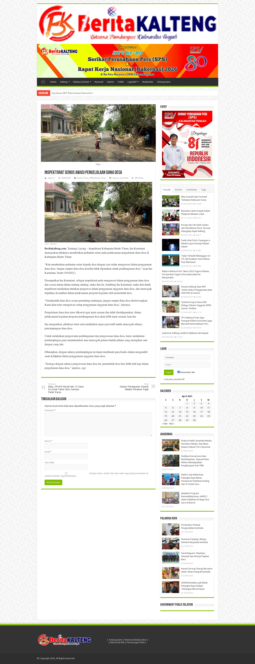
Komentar (50, 410)
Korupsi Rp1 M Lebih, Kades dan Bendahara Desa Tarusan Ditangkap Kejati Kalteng (195, 228)
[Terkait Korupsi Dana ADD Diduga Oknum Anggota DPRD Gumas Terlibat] (170, 306)
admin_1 (51, 178)
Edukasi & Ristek (81, 82)
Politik (121, 82)
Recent (178, 189)
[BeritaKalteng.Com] (127, 24)
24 (201, 416)
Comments (191, 189)
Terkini (53, 82)
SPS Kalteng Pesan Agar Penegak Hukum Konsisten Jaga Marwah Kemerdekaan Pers (196, 320)
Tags (203, 189)
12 (165, 412)
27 (173, 420)
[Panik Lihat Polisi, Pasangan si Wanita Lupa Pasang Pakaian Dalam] (170, 245)
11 (208, 407)
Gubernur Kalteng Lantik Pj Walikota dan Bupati (185, 333)
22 (187, 416)
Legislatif (132, 82)
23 (194, 416)
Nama (48, 441)
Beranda (43, 81)
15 (187, 412)
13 (173, 412)
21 (180, 416)
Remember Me (187, 372)
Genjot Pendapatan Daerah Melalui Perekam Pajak (134, 387)
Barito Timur (82, 178)
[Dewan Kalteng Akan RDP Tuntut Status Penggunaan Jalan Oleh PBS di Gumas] (170, 291)
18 (208, 412)
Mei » (172, 423)
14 (180, 412)
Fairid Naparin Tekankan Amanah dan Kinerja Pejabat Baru (195, 556)
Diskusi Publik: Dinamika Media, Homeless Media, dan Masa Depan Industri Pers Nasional (196, 443)
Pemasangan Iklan (135, 642)
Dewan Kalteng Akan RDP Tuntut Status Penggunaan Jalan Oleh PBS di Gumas (196, 289)
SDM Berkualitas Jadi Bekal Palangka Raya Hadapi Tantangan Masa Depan (194, 585)
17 (201, 412)
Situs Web (49, 462)
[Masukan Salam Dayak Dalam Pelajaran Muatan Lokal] (170, 215)
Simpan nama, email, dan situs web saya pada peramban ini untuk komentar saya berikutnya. (96, 474)
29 (187, 420)
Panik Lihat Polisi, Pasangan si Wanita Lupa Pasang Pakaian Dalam (195, 243)
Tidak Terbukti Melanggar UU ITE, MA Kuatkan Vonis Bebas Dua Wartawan (195, 258)
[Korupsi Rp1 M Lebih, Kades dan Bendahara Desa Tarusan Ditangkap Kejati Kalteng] (170, 229)
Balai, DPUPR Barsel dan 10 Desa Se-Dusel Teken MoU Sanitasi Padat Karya (66, 388)
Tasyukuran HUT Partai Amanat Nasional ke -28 (74, 93)
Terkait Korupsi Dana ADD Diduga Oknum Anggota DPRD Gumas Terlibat (196, 305)
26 (165, 420)
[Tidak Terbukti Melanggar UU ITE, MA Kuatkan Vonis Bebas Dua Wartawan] (170, 260)
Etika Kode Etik (117, 642)
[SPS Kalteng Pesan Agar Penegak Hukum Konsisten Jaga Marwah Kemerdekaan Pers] (170, 322)
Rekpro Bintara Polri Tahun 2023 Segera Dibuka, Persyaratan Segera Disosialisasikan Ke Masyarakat (185, 274)
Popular (167, 189)
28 (180, 420)
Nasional (99, 82)
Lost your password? (174, 379)
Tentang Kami (163, 82)
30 (194, 420)
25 (208, 416)
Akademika (147, 82)
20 (173, 416)
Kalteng (64, 82)
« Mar (165, 423)
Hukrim (110, 82)
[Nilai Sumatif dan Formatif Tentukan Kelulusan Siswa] (170, 201)
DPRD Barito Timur (98, 178)
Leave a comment (120, 178)
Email (48, 451)
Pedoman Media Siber (135, 639)
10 (201, 407)
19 (165, 416)
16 (194, 412)
